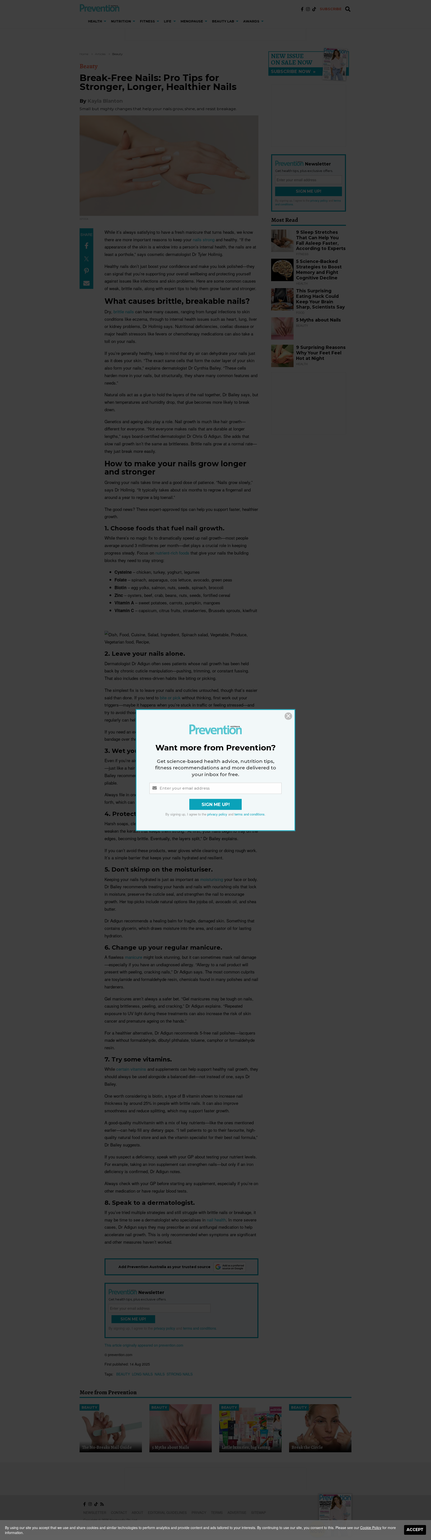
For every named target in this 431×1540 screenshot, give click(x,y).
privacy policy (217, 814)
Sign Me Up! (216, 804)
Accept (415, 1529)
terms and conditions (249, 814)
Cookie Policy (370, 1527)
